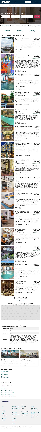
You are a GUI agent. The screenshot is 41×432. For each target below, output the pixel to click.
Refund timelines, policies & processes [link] (35, 413)
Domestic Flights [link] (14, 412)
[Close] (39, 427)
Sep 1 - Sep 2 (19, 30)
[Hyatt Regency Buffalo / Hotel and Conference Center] (20, 81)
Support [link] (32, 406)
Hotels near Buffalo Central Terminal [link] (7, 392)
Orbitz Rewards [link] (4, 418)
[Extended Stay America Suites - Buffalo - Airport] (20, 184)
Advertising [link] (3, 420)
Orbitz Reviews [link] (14, 416)
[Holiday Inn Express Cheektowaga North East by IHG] (20, 133)
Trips (33, 1)
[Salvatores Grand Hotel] (20, 288)
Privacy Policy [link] (23, 406)
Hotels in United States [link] (15, 406)
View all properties (20, 300)
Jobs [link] (2, 408)
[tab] (3, 386)
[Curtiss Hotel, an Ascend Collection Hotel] (20, 236)
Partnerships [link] (3, 411)
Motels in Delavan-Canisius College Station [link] (8, 396)
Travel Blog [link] (13, 423)
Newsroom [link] (3, 413)
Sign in (36, 1)
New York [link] (20, 5)
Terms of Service (11, 430)
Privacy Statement (4, 430)
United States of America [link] (14, 5)
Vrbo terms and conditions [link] (25, 411)
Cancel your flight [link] (34, 410)
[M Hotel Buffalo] (20, 254)
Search (37, 16)
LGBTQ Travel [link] (14, 420)
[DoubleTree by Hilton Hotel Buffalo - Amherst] (20, 200)
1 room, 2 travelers (26, 16)
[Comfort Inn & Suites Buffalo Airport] (20, 271)
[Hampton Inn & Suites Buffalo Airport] (20, 167)
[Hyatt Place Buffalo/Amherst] (20, 45)
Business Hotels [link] (7, 5)
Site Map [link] (3, 416)
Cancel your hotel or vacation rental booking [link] (34, 409)
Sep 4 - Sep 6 (32, 30)
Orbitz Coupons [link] (14, 418)
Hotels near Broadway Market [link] (6, 390)
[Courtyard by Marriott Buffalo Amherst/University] (20, 99)
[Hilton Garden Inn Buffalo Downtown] (20, 117)
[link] (20, 371)
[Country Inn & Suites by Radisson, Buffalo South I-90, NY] (20, 150)
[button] (20, 382)
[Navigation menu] (39, 2)
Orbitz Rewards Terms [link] (24, 413)
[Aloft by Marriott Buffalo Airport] (20, 63)
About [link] (2, 406)
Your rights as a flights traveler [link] (34, 417)
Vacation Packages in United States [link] (16, 414)
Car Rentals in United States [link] (16, 410)
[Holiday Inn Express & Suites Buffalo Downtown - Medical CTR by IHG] (20, 218)
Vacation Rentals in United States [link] (15, 409)
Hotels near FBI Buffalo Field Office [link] (7, 394)
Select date (5, 16)
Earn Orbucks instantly (6, 25)
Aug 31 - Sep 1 (7, 30)
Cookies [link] (22, 408)
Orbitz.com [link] (2, 5)
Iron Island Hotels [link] (4, 388)
